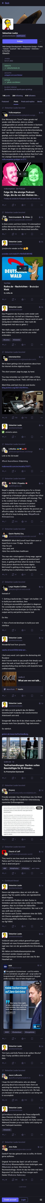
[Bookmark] (32, 205)
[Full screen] (40, 411)
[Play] (5, 411)
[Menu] (40, 41)
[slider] (22, 407)
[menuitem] (22, 402)
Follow (20, 41)
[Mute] (10, 411)
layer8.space (21, 36)
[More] (41, 205)
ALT (38, 1026)
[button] (22, 182)
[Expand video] (35, 411)
